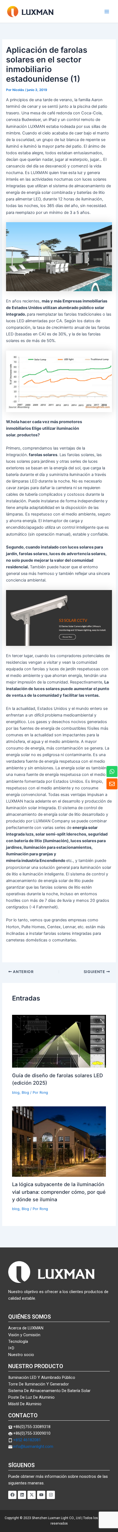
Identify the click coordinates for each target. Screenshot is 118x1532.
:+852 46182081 (26, 1439)
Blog (25, 1092)
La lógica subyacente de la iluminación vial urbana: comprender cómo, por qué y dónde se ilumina (59, 1191)
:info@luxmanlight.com (32, 1446)
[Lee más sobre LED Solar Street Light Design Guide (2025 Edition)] (59, 1040)
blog (15, 1092)
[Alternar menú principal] (107, 11)
